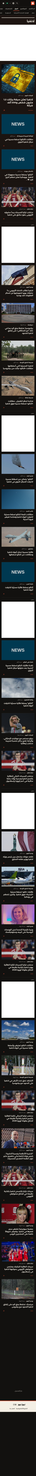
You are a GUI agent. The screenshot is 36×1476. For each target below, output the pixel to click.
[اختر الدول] (13, 3)
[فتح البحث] (17, 3)
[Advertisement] (18, 43)
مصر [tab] (33, 13)
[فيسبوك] (16, 1404)
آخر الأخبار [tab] (32, 8)
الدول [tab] (16, 8)
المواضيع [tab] (23, 8)
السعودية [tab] (8, 13)
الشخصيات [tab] (8, 8)
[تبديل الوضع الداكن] (3, 3)
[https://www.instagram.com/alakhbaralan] (14, 1404)
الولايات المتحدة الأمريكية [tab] (21, 13)
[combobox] (8, 3)
